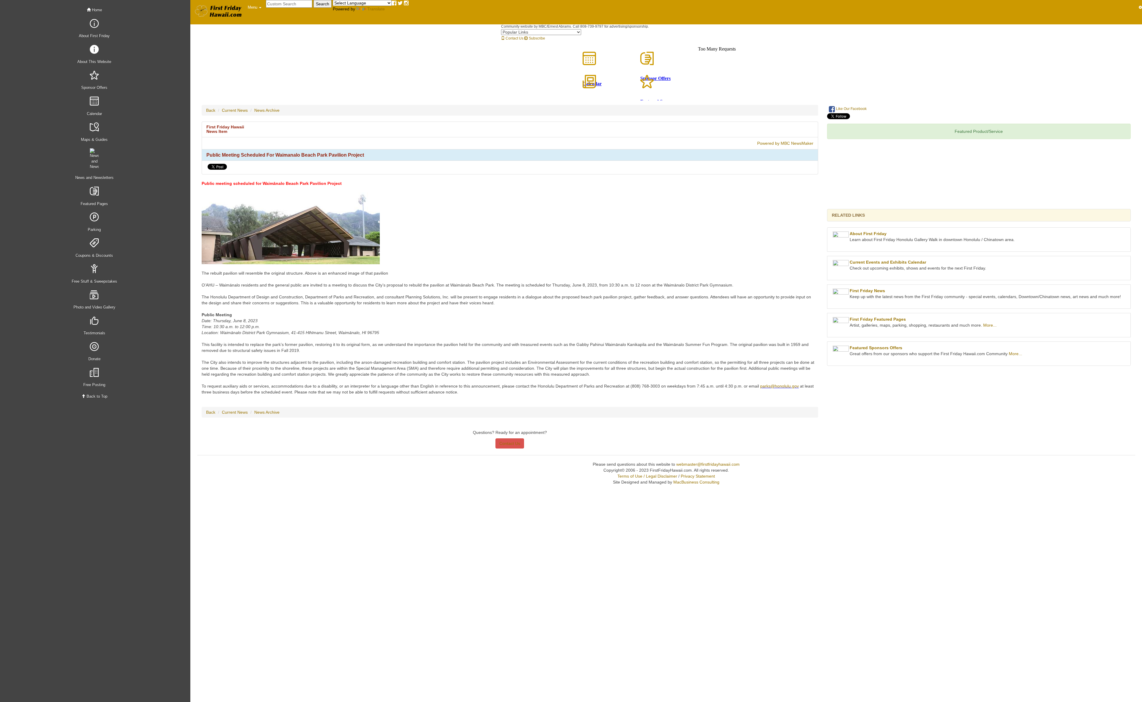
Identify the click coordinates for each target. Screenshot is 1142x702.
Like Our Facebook (851, 109)
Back (210, 110)
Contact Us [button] (509, 443)
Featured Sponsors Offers (876, 347)
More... (990, 325)
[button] (254, 7)
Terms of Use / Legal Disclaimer (647, 476)
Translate (376, 9)
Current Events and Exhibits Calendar (888, 262)
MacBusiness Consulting (696, 482)
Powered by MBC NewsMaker (785, 143)
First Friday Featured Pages (878, 319)
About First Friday (868, 233)
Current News (235, 110)
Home (96, 10)
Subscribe (536, 38)
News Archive (267, 110)
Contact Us (514, 38)
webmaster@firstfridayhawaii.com (708, 464)
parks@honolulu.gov (779, 386)
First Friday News (867, 290)
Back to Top (96, 396)
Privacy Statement (698, 476)
